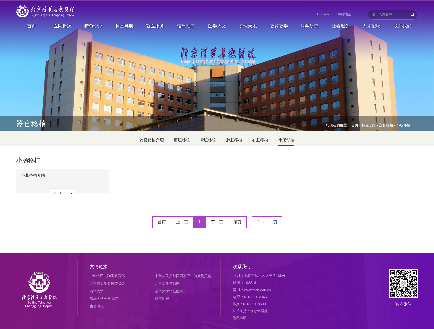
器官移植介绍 (152, 140)
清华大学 (97, 291)
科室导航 (124, 25)
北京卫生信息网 (167, 283)
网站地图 (344, 14)
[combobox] (260, 222)
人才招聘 (371, 25)
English (323, 14)
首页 (31, 25)
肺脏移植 (234, 140)
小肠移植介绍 (33, 175)
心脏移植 (260, 140)
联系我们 (402, 25)
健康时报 (162, 299)
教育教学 (279, 25)
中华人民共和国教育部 (107, 276)
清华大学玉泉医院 (104, 299)
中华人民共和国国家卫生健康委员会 (183, 276)
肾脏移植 (208, 140)
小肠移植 (403, 125)
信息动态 (186, 25)
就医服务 (155, 25)
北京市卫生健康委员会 (107, 283)
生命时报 (97, 306)
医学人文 (217, 25)
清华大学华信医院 (169, 291)
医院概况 (62, 25)
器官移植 (386, 125)
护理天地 (248, 25)
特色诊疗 (93, 25)
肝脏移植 (182, 140)
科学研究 (310, 25)
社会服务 (341, 25)
